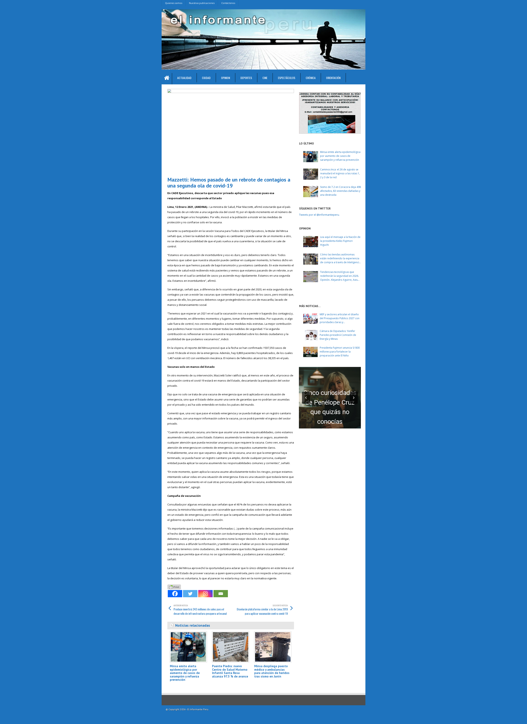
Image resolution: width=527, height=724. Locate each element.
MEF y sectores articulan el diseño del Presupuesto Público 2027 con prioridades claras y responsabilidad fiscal (339, 318)
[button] (306, 398)
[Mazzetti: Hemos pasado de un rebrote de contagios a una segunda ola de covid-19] (230, 131)
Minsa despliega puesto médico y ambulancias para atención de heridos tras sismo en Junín (271, 671)
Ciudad (206, 78)
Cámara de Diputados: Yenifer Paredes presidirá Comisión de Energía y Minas (338, 335)
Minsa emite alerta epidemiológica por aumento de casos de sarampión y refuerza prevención (185, 673)
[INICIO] (167, 78)
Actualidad (184, 78)
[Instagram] (205, 593)
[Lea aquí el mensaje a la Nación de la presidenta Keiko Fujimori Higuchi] (310, 241)
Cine (264, 78)
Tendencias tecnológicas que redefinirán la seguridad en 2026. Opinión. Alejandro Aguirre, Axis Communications (339, 276)
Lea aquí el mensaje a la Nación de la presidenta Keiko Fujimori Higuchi (340, 241)
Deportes (246, 78)
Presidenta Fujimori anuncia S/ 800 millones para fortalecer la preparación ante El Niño (340, 351)
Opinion (225, 78)
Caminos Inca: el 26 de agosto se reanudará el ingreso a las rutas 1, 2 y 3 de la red (340, 173)
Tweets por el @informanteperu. (319, 215)
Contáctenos (228, 3)
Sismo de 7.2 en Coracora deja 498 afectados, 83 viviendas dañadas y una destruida (340, 191)
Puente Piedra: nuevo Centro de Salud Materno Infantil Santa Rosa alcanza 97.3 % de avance (230, 671)
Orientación (333, 78)
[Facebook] (175, 593)
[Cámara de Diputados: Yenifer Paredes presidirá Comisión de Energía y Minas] (310, 335)
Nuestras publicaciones (202, 3)
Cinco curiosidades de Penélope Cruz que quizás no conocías (330, 407)
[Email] (220, 593)
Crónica (311, 78)
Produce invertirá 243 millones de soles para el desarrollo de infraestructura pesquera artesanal (200, 610)
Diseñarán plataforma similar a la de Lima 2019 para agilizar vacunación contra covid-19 (262, 610)
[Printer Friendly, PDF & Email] (174, 587)
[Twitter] (190, 593)
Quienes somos (173, 3)
